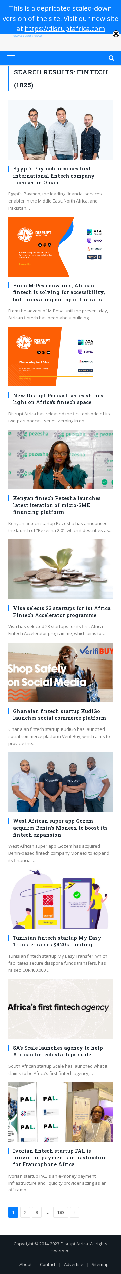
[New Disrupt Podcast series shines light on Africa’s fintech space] (60, 356)
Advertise (73, 1264)
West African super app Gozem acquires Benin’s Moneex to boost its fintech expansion (60, 827)
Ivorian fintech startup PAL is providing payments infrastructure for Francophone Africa (59, 1157)
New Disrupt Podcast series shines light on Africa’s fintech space (58, 398)
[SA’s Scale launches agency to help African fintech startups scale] (60, 1009)
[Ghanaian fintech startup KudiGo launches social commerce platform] (60, 672)
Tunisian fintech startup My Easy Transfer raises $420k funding (57, 941)
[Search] (110, 58)
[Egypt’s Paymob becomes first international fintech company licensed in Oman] (60, 130)
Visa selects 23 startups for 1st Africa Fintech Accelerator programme (62, 611)
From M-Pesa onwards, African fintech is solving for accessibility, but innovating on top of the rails (59, 292)
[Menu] (11, 58)
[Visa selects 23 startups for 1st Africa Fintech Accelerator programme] (60, 569)
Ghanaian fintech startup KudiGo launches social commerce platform (59, 714)
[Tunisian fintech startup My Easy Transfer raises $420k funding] (60, 899)
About (25, 1264)
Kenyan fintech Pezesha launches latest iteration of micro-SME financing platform (57, 505)
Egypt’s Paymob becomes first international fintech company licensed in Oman (54, 175)
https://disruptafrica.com (65, 28)
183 (60, 1212)
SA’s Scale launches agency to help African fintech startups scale (58, 1051)
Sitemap (100, 1264)
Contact (47, 1264)
